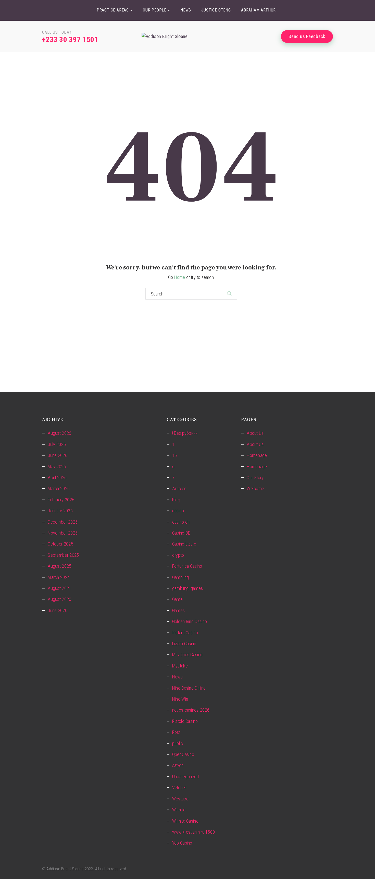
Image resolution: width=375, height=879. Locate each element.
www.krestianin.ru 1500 (193, 832)
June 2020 (57, 610)
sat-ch (178, 765)
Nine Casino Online (189, 688)
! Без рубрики (185, 433)
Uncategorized (185, 776)
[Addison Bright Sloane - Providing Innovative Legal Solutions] (187, 36)
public (177, 743)
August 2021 (59, 588)
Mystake (180, 665)
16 (174, 455)
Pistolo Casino (185, 721)
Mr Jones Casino (187, 654)
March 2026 (59, 488)
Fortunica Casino (187, 566)
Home (179, 277)
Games (178, 610)
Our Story (255, 477)
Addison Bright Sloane (64, 868)
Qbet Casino (183, 754)
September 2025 (63, 555)
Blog (176, 499)
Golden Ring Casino (189, 621)
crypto (178, 555)
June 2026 (57, 455)
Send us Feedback (307, 36)
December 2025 (63, 522)
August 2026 (59, 433)
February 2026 (61, 499)
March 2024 (59, 577)
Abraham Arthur (258, 10)
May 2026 (57, 466)
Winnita (178, 809)
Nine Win (180, 699)
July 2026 (57, 444)
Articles (179, 488)
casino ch (181, 522)
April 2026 (57, 477)
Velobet (179, 787)
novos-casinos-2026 (190, 710)
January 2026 (60, 510)
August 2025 (59, 566)
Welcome (255, 488)
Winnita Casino (185, 821)
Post (176, 732)
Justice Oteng (216, 10)
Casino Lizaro (184, 544)
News (185, 10)
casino (178, 510)
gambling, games (187, 588)
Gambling (180, 577)
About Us (255, 433)
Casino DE (181, 533)
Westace (180, 798)
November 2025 (63, 533)
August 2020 (59, 599)
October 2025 (60, 544)
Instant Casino (185, 632)
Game (177, 599)
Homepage (257, 455)
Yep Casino (182, 843)
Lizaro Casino (184, 643)
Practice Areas (113, 10)
